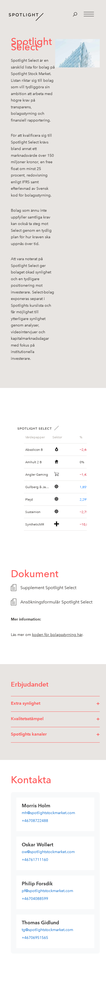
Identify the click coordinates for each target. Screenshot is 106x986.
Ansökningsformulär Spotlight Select (56, 602)
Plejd (29, 499)
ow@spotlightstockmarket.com (48, 852)
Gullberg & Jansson (37, 487)
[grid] (37, 437)
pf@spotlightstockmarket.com (47, 891)
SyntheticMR (34, 524)
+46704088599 (35, 898)
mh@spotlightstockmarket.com (48, 813)
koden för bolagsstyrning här (57, 634)
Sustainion (32, 512)
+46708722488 (35, 820)
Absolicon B (34, 449)
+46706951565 (35, 937)
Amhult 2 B (33, 462)
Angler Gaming (36, 474)
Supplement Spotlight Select (48, 587)
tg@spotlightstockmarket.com (47, 930)
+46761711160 (35, 859)
